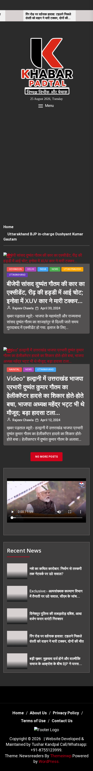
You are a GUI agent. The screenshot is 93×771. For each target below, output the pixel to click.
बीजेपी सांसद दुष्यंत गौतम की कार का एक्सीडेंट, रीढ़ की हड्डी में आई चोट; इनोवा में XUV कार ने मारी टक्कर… (46, 292)
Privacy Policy (66, 712)
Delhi (30, 269)
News (55, 269)
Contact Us (62, 720)
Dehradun (15, 269)
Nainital (14, 369)
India (43, 269)
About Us (38, 712)
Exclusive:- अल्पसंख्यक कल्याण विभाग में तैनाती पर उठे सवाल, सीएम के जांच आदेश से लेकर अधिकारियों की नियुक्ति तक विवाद (56, 594)
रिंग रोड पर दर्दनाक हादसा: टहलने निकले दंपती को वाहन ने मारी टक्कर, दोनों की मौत (40, 16)
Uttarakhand (17, 275)
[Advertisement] (46, 165)
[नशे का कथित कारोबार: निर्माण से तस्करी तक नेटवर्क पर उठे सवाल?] (17, 571)
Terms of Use (33, 720)
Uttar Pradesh (72, 269)
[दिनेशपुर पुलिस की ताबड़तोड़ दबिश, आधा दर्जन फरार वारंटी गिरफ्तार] (17, 616)
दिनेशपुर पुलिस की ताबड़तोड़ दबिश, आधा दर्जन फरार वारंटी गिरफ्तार (56, 616)
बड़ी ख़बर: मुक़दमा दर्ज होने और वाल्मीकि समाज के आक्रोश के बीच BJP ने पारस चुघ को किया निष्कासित (55, 661)
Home (18, 712)
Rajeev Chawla (23, 308)
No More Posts (46, 456)
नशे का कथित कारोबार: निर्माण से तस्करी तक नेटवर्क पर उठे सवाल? (56, 571)
